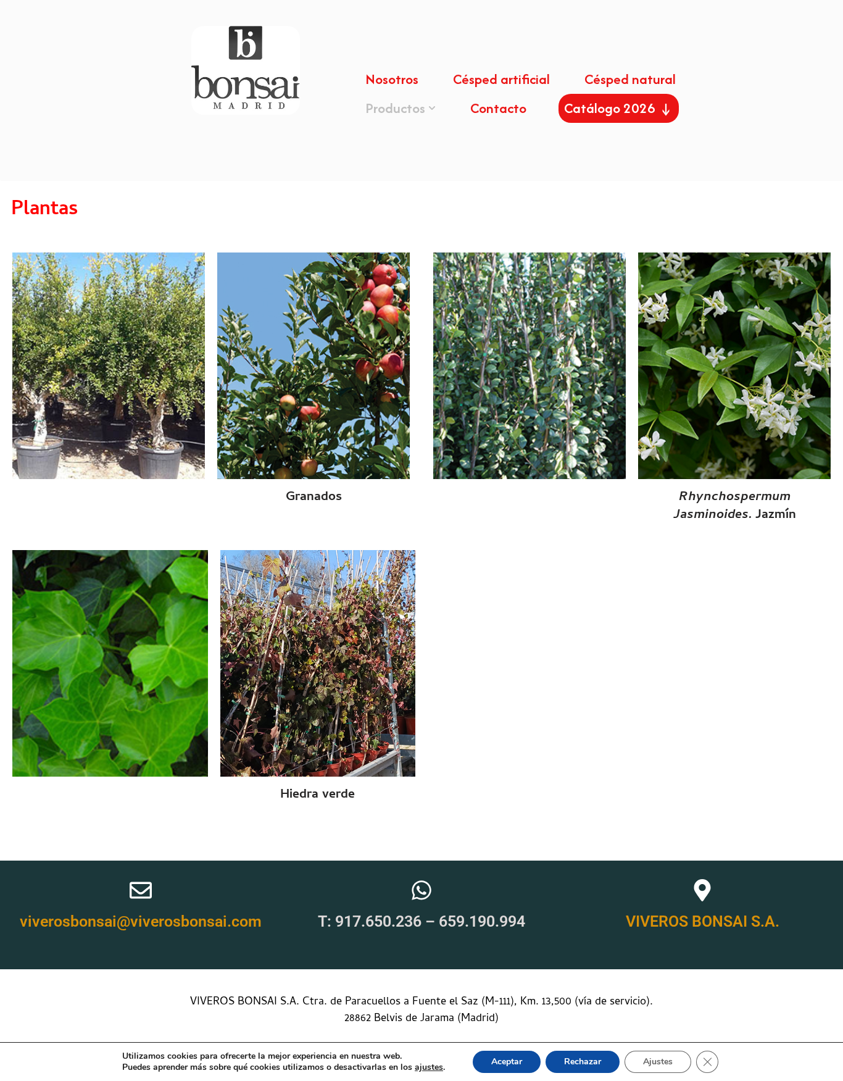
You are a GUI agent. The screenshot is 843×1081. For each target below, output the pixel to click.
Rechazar (582, 1061)
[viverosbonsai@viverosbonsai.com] (141, 890)
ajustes (429, 1067)
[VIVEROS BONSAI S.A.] (702, 890)
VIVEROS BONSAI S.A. (702, 921)
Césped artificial (501, 79)
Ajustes (658, 1061)
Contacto (498, 108)
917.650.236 (378, 921)
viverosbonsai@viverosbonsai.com (141, 921)
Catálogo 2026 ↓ (618, 108)
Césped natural (630, 79)
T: (326, 921)
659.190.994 (482, 921)
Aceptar (506, 1061)
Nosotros (391, 79)
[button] (432, 108)
